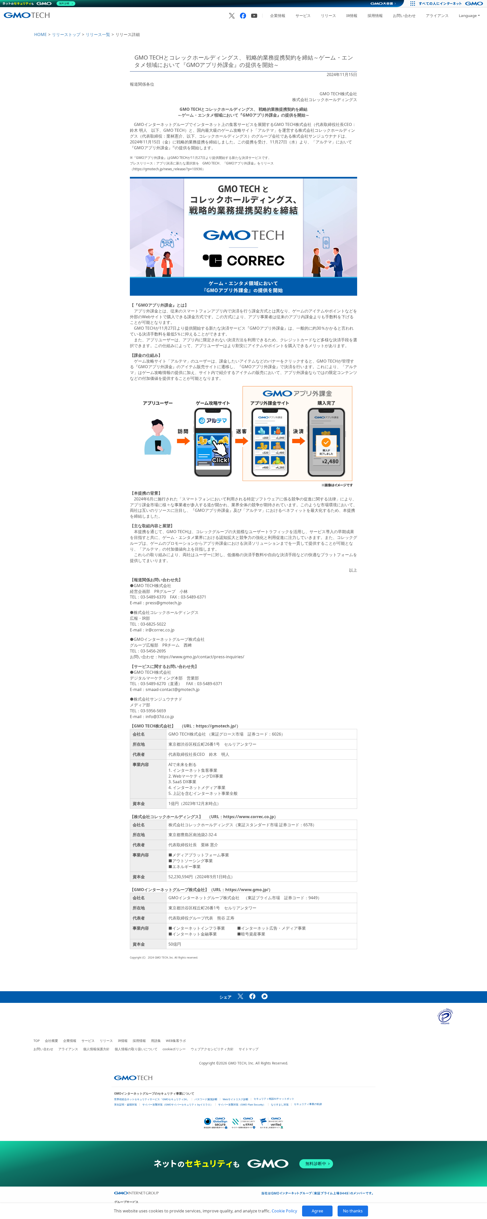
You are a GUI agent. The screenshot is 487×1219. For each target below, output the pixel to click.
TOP (36, 1040)
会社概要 (51, 1040)
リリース (328, 15)
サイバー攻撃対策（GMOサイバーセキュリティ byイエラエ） (177, 1104)
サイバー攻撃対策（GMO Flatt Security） (242, 1104)
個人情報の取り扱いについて (136, 1049)
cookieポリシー (174, 1049)
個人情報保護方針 (96, 1049)
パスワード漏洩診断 (206, 1099)
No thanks (353, 1211)
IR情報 (351, 15)
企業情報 (277, 15)
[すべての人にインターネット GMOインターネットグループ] (451, 3)
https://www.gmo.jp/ (247, 889)
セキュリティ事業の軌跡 (308, 1104)
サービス (303, 15)
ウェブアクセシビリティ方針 (212, 1049)
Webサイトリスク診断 (235, 1099)
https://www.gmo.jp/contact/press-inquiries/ (201, 657)
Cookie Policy (284, 1211)
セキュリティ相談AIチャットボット (274, 1098)
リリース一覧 (98, 34)
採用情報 (375, 15)
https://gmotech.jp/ (216, 726)
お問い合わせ (404, 15)
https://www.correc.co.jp (248, 816)
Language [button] (468, 15)
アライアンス (437, 15)
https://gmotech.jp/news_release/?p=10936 (167, 169)
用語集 (156, 1040)
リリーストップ (66, 34)
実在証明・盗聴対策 (125, 1104)
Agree (317, 1211)
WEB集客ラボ (176, 1040)
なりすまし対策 (280, 1104)
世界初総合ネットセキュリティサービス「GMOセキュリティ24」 (151, 1099)
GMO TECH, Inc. (241, 1063)
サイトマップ (248, 1049)
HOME (40, 34)
